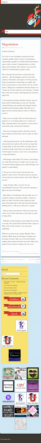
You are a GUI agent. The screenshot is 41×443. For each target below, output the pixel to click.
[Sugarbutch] (21, 379)
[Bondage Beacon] (8, 391)
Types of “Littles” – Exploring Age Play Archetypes (14, 282)
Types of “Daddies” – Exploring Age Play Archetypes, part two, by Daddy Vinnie (15, 293)
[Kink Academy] (21, 404)
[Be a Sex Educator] (33, 391)
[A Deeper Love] (33, 379)
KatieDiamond (12, 47)
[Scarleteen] (8, 379)
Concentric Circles (8, 251)
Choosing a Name (12, 288)
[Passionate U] (33, 404)
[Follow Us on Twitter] (15, 302)
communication (29, 253)
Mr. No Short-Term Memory (34, 260)
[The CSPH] (21, 391)
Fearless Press (7, 439)
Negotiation (10, 44)
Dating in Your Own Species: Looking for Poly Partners (13, 260)
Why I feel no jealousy (12, 285)
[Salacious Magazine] (8, 404)
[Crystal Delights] (33, 416)
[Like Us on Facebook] (15, 310)
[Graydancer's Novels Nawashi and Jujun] (21, 416)
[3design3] (8, 416)
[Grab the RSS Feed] (15, 317)
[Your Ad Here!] (21, 429)
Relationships (16, 251)
